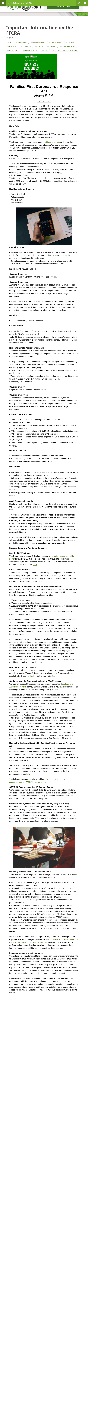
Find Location (63, 6)
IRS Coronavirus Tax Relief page (60, 939)
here (35, 565)
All (10, 42)
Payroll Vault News (31, 50)
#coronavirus (22, 42)
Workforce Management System (66, 50)
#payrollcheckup (38, 42)
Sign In (85, 3)
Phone (79, 3)
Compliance (27, 46)
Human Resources (68, 46)
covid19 (40, 46)
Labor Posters (14, 50)
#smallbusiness (56, 42)
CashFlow (12, 46)
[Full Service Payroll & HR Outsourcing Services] (25, 6)
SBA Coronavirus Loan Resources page (30, 942)
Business (71, 42)
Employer (52, 46)
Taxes (46, 50)
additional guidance (51, 142)
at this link (31, 676)
